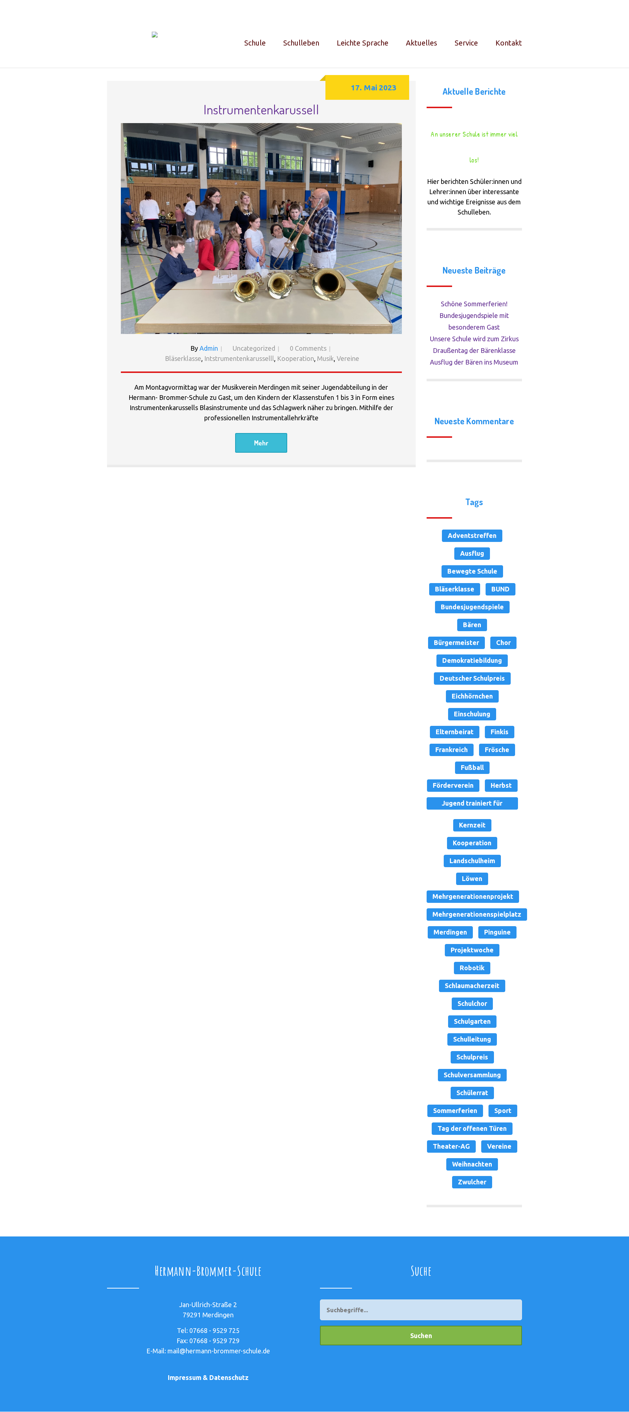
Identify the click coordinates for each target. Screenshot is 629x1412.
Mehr (261, 443)
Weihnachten (472, 1164)
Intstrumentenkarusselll (239, 358)
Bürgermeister (456, 642)
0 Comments (308, 348)
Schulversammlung (472, 1074)
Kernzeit (472, 825)
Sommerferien (455, 1110)
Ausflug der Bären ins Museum (474, 362)
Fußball (472, 767)
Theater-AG (451, 1146)
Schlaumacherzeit (472, 985)
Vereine (348, 358)
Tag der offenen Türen (472, 1128)
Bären (472, 624)
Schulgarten (472, 1021)
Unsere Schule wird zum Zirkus (474, 338)
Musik (325, 358)
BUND (500, 589)
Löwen (472, 878)
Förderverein (453, 785)
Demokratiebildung (472, 660)
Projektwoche (472, 949)
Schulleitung (472, 1039)
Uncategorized (254, 348)
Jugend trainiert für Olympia (472, 804)
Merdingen (450, 932)
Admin (208, 348)
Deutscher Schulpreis (472, 678)
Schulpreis (472, 1057)
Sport (502, 1110)
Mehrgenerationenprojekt (472, 896)
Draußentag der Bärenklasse (474, 350)
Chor (503, 642)
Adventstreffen (472, 535)
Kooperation (295, 358)
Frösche (497, 749)
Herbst (501, 785)
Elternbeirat (455, 731)
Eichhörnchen (472, 696)
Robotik (472, 967)
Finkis (500, 731)
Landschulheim (472, 860)
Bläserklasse (183, 358)
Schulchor (472, 1003)
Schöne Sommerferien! (474, 303)
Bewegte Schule (472, 571)
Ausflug (472, 553)
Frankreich (451, 749)
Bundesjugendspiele (472, 606)
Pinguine (497, 932)
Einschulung (472, 713)
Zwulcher (472, 1181)
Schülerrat (472, 1092)
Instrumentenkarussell (261, 109)
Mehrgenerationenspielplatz (476, 914)
